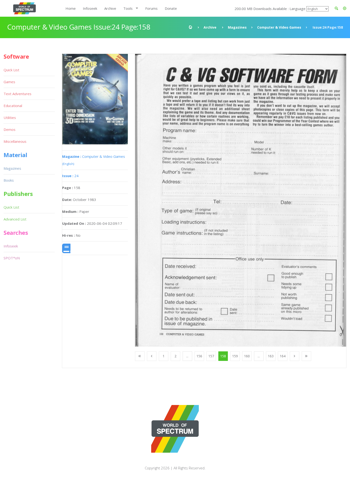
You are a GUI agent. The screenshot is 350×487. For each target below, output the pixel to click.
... (187, 356)
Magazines (237, 27)
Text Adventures (17, 93)
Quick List (11, 69)
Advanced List (15, 219)
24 (70, 175)
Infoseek (90, 8)
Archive (110, 8)
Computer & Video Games (279, 27)
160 (247, 356)
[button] (344, 8)
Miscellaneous (15, 141)
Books (9, 180)
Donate (171, 8)
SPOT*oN (12, 258)
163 (271, 356)
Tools (128, 8)
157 (211, 356)
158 (223, 356)
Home (70, 8)
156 (199, 356)
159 (235, 356)
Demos (9, 129)
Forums (151, 8)
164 (282, 356)
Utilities (10, 117)
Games (9, 81)
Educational (13, 105)
